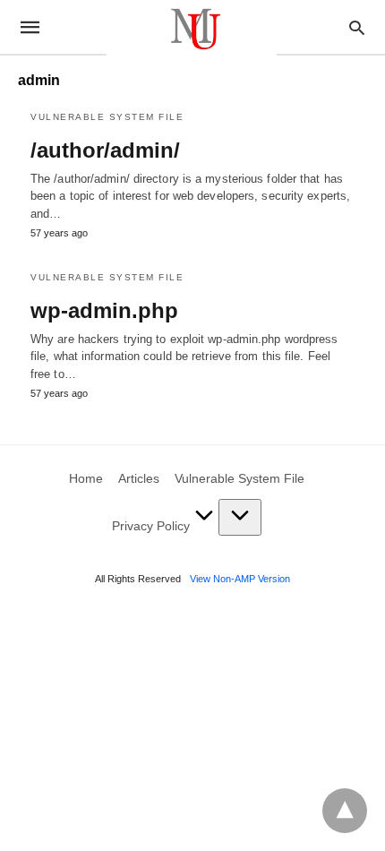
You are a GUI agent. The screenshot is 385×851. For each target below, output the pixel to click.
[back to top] (344, 810)
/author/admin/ (105, 150)
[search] (356, 27)
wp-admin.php (104, 310)
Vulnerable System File (107, 117)
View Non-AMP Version (240, 578)
